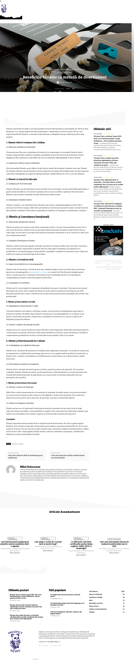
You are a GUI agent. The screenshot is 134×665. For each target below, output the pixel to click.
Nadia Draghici (15, 553)
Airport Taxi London (106, 263)
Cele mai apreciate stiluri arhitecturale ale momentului (68, 456)
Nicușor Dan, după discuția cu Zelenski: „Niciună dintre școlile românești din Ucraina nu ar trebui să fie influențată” (26, 617)
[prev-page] (64, 558)
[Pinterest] (71, 96)
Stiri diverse (98, 133)
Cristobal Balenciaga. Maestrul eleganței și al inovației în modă (67, 604)
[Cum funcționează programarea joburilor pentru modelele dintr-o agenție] (15, 528)
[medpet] (4, 8)
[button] (131, 6)
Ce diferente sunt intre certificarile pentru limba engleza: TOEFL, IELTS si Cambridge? (81, 545)
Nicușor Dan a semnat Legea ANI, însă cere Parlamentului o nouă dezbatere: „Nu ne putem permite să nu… (25, 596)
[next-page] (66, 558)
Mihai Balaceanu (67, 82)
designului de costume (39, 272)
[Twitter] (67, 96)
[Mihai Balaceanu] (58, 82)
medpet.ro (36, 659)
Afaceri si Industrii (114, 539)
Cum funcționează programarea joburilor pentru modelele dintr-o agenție (15, 544)
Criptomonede (100, 269)
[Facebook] (127, 6)
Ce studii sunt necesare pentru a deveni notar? (65, 595)
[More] (80, 96)
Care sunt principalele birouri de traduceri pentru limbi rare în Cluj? (114, 544)
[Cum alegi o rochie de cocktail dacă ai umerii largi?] (48, 528)
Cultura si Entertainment (51, 69)
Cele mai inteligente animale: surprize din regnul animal (66, 613)
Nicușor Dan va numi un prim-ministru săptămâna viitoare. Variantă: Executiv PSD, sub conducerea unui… (26, 606)
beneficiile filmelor (17, 444)
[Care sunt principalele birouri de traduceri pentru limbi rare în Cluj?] (114, 528)
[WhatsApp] (76, 96)
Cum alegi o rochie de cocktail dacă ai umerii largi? (48, 543)
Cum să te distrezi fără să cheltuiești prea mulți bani (25, 456)
